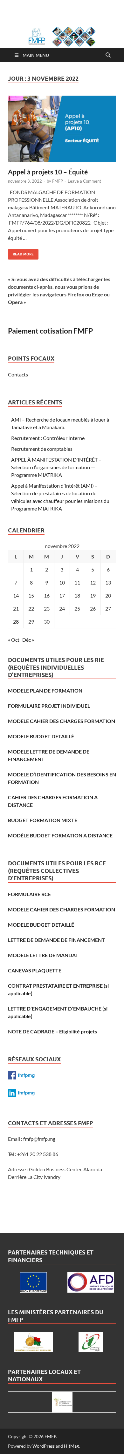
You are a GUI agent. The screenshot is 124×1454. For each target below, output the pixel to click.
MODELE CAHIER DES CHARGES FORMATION (61, 721)
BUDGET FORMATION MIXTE (42, 820)
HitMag (71, 1446)
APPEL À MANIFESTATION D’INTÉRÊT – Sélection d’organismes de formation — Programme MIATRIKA (56, 467)
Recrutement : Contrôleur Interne (48, 438)
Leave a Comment (84, 181)
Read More (21, 252)
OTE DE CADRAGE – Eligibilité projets (54, 1031)
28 (16, 622)
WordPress (43, 1446)
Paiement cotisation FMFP (50, 330)
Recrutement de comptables (41, 449)
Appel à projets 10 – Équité (48, 172)
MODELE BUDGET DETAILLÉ (41, 736)
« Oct (13, 640)
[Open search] (108, 55)
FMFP (57, 181)
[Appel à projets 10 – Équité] (62, 129)
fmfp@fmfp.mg (39, 1139)
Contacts (18, 374)
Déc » (28, 640)
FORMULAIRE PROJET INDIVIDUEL (49, 706)
